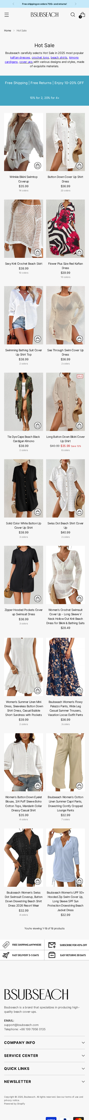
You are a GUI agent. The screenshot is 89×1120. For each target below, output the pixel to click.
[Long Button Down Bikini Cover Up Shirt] (65, 402)
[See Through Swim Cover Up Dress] (65, 315)
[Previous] (13, 4)
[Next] (76, 4)
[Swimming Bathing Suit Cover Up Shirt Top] (23, 315)
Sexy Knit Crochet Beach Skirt (23, 263)
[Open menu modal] (6, 14)
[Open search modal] (72, 14)
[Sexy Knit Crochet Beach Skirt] (23, 229)
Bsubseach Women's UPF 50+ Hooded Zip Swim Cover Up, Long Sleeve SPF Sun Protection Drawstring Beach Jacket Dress (65, 901)
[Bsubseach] (44, 14)
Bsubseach (29, 1096)
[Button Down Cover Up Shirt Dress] (65, 142)
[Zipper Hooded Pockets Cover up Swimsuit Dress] (23, 575)
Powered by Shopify (14, 1103)
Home (7, 30)
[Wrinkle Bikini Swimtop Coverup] (23, 142)
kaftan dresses (20, 57)
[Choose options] (37, 165)
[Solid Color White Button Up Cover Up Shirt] (23, 488)
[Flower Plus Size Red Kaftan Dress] (65, 229)
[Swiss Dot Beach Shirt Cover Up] (65, 488)
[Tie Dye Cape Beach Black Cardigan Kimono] (23, 402)
